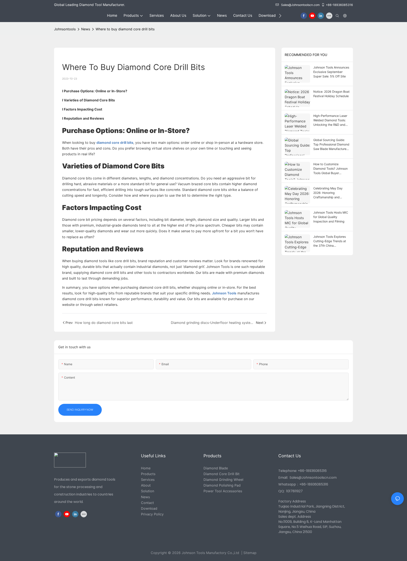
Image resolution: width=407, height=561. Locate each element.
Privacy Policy (152, 514)
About (146, 485)
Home (146, 468)
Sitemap (249, 553)
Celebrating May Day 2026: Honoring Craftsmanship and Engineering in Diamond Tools (329, 192)
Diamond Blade (216, 468)
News (85, 29)
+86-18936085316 (339, 5)
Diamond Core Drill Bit (222, 474)
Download (149, 508)
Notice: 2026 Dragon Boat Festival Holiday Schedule (331, 94)
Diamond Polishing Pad (222, 485)
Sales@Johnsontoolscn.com (300, 5)
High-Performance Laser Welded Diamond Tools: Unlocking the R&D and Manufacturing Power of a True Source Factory (331, 120)
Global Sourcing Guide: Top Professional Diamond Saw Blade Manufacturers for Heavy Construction (331, 144)
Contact (147, 503)
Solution (147, 491)
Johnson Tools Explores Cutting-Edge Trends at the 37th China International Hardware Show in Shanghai (329, 241)
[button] (280, 16)
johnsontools (65, 29)
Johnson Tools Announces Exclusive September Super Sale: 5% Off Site (331, 72)
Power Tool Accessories (223, 491)
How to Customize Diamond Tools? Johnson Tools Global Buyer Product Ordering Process (331, 168)
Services (148, 479)
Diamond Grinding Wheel (223, 479)
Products (148, 474)
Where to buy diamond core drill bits (125, 29)
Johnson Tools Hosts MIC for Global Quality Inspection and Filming (330, 217)
